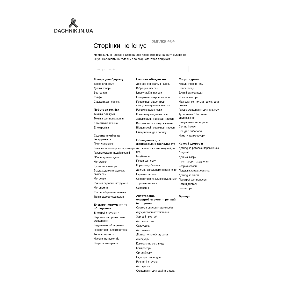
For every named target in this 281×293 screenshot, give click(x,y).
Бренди (184, 196)
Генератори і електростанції (111, 229)
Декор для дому (104, 83)
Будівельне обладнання (109, 225)
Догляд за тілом (189, 175)
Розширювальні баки (149, 109)
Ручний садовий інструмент (111, 183)
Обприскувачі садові (107, 157)
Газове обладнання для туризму (199, 109)
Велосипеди (186, 88)
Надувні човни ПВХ (191, 83)
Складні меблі (187, 126)
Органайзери (144, 252)
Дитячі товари (102, 88)
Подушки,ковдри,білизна (194, 170)
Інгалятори (185, 188)
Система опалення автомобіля (155, 207)
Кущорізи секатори (105, 166)
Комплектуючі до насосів (152, 114)
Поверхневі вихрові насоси (153, 97)
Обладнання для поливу (151, 132)
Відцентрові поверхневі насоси (155, 127)
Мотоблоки (100, 161)
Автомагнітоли (145, 221)
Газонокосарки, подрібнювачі (112, 152)
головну (126, 58)
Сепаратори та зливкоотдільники (156, 178)
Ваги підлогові (188, 183)
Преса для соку (146, 160)
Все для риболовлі (190, 131)
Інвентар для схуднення (194, 161)
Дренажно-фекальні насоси (153, 83)
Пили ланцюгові (104, 143)
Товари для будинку (108, 79)
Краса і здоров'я (191, 143)
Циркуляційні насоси (149, 92)
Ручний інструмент (148, 261)
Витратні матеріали (106, 243)
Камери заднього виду (150, 243)
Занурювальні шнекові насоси (155, 118)
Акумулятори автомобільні (153, 212)
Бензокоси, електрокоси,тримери (114, 148)
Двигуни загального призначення (156, 169)
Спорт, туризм (189, 79)
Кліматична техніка (106, 123)
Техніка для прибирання (109, 118)
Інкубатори (143, 156)
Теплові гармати (104, 234)
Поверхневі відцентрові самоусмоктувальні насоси (153, 103)
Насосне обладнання (151, 79)
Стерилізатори (188, 166)
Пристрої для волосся (193, 179)
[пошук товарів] (185, 69)
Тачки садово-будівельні (109, 196)
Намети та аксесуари (192, 135)
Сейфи (98, 97)
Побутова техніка (106, 109)
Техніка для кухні (104, 114)
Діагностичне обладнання (152, 234)
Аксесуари (142, 239)
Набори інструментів (106, 238)
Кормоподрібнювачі (148, 165)
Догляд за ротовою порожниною (199, 147)
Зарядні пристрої (146, 216)
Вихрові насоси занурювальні (154, 123)
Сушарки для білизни (107, 101)
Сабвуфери (143, 225)
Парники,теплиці (146, 174)
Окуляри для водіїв (148, 257)
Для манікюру (187, 157)
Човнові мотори (188, 97)
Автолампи (143, 230)
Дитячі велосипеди (190, 92)
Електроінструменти (106, 212)
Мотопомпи (101, 187)
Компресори (143, 248)
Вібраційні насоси (147, 88)
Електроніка (101, 127)
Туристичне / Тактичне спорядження (193, 116)
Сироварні (142, 187)
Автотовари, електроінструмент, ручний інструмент (156, 199)
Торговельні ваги (146, 183)
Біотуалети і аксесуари (193, 122)
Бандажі (184, 152)
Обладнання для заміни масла (155, 270)
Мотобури (100, 178)
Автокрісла (143, 266)
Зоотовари (100, 92)
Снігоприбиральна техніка (110, 192)
